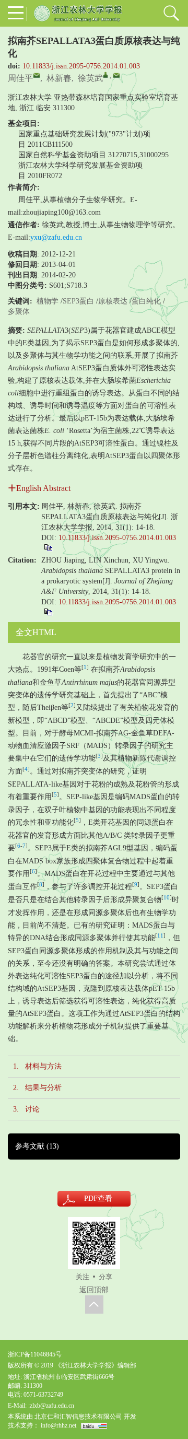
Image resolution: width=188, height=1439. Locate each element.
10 (166, 897)
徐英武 (90, 78)
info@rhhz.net (58, 1425)
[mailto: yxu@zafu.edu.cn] (116, 75)
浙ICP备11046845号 (35, 1354)
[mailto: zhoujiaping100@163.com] (36, 75)
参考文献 (37, 1146)
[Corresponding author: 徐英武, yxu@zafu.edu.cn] (105, 75)
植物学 (47, 301)
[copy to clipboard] (47, 611)
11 (160, 936)
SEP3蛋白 (78, 301)
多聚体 (19, 311)
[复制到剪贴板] (47, 547)
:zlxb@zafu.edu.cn (51, 1405)
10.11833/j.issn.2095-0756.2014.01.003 (81, 66)
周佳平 (20, 78)
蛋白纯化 (146, 301)
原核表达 (112, 301)
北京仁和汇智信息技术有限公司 (78, 1416)
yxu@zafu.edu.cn (56, 237)
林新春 (59, 78)
